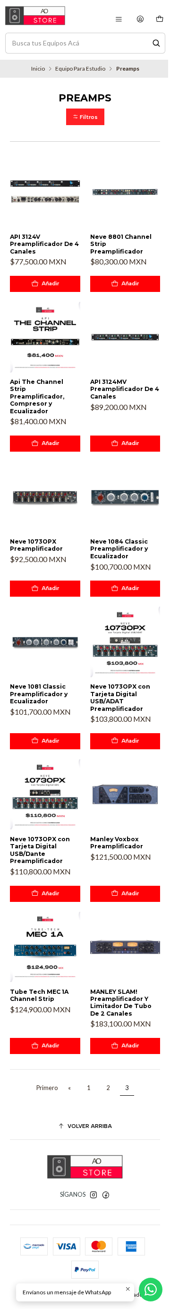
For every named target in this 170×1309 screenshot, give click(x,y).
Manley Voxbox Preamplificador (116, 843)
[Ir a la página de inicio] (35, 15)
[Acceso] (140, 19)
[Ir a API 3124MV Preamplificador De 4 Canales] (125, 337)
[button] (85, 117)
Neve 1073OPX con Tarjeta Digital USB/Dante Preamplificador (40, 850)
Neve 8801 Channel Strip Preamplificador (121, 244)
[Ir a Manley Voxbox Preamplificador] (125, 794)
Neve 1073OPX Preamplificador (36, 545)
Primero (47, 1087)
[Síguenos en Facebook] (106, 1195)
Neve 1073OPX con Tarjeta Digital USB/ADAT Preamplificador (120, 697)
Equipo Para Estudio (80, 69)
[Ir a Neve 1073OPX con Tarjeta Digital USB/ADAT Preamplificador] (125, 642)
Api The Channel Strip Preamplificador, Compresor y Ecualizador (37, 396)
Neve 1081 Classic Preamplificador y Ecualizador (39, 694)
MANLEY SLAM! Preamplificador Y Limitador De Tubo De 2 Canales (121, 1002)
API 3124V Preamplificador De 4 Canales (44, 244)
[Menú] (118, 19)
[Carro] (159, 19)
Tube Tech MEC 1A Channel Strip (39, 995)
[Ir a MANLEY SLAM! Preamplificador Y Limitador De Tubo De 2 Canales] (125, 947)
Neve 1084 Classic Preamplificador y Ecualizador (119, 549)
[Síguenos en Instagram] (93, 1195)
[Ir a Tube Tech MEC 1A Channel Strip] (45, 947)
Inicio (38, 69)
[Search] (156, 43)
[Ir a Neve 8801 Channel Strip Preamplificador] (125, 192)
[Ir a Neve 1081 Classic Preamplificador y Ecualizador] (45, 642)
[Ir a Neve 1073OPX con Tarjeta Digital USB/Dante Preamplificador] (45, 794)
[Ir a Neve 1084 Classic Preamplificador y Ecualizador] (125, 497)
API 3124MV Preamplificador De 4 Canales (124, 389)
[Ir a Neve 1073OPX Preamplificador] (45, 497)
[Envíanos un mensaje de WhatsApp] (150, 1289)
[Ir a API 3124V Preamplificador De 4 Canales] (45, 192)
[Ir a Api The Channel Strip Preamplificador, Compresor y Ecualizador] (45, 337)
